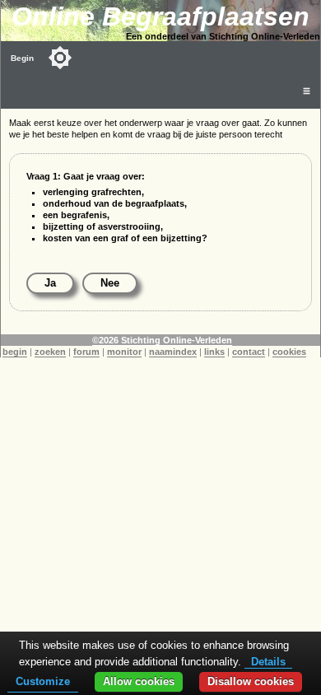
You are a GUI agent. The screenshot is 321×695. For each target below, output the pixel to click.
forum (86, 352)
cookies (289, 352)
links (214, 352)
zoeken (50, 352)
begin (14, 352)
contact (248, 352)
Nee (109, 283)
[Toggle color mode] (60, 57)
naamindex (173, 352)
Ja (50, 283)
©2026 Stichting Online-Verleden (162, 340)
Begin (22, 58)
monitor (124, 352)
